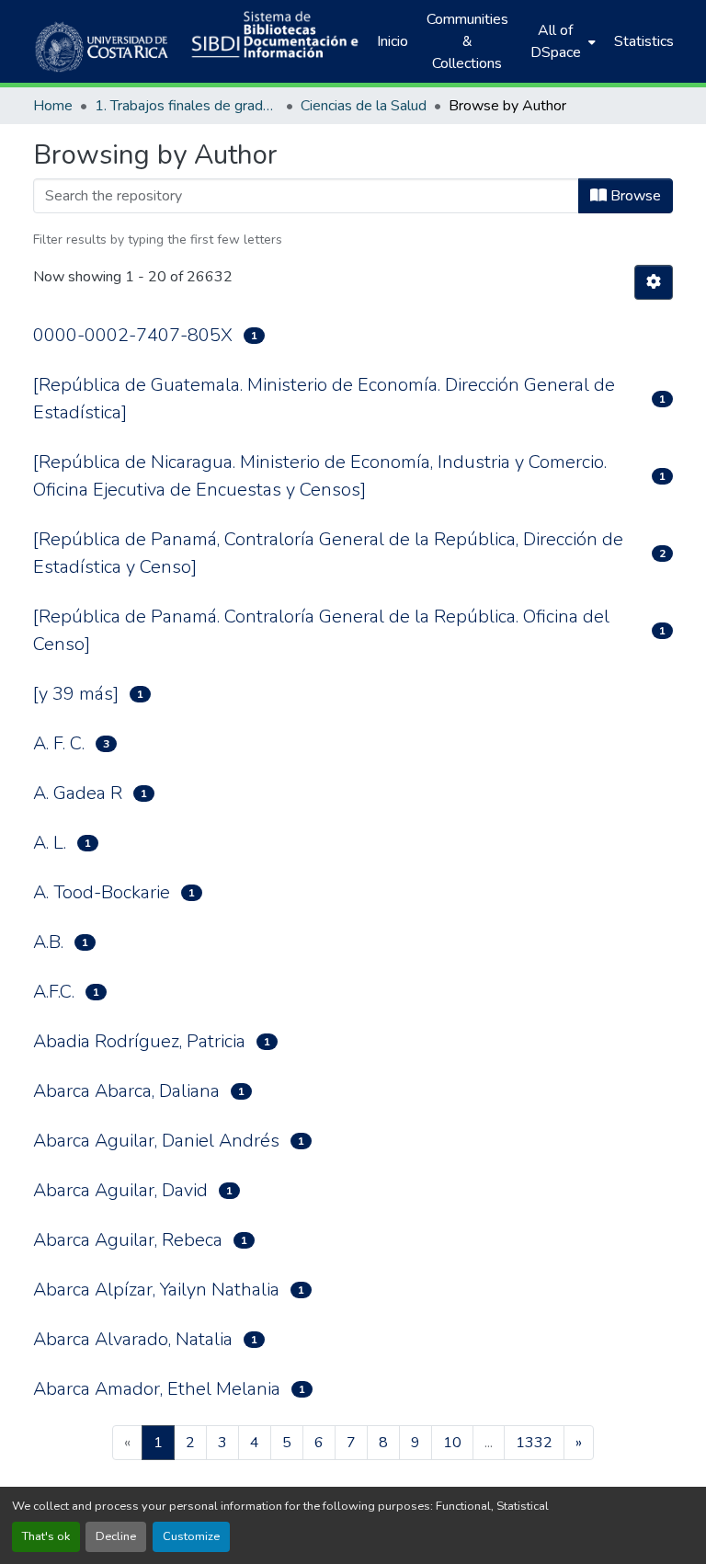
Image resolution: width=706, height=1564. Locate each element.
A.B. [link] (48, 942)
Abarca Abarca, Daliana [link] (126, 1091)
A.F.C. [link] (53, 991)
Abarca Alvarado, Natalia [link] (133, 1339)
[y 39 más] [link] (76, 693)
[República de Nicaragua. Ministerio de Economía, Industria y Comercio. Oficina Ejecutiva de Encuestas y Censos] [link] (320, 476)
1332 (534, 1443)
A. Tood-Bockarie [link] (101, 892)
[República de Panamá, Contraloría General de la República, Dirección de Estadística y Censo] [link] (328, 553)
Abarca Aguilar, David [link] (120, 1190)
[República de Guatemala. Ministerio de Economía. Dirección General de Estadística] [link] (324, 398)
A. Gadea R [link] (77, 793)
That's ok (46, 1536)
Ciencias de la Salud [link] (364, 106)
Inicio (392, 41)
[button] (103, 41)
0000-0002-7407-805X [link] (133, 335)
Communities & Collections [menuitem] (467, 41)
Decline (116, 1536)
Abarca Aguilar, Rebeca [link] (127, 1239)
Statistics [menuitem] (644, 41)
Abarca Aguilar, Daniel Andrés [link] (156, 1140)
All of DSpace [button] (555, 41)
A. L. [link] (49, 842)
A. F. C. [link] (59, 743)
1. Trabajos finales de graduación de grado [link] (187, 106)
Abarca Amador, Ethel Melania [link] (156, 1388)
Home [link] (53, 106)
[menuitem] (561, 41)
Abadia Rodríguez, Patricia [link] (139, 1041)
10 (452, 1443)
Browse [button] (634, 196)
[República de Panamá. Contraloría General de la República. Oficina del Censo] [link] (321, 630)
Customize (191, 1536)
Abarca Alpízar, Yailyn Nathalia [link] (156, 1289)
